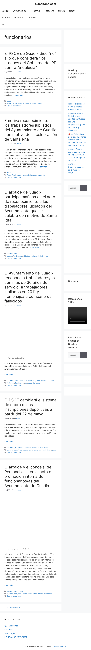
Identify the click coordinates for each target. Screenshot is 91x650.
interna (40, 594)
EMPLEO (61, 11)
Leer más (19, 95)
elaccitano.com (45, 4)
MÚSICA (17, 18)
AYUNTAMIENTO (19, 11)
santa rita (41, 175)
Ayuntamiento (12, 253)
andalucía (10, 103)
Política (43, 380)
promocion (48, 594)
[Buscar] (83, 188)
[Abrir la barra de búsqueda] (3, 24)
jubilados (33, 175)
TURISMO (32, 18)
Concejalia (30, 380)
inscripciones (46, 450)
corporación (22, 594)
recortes (33, 103)
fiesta (9, 175)
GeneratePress (60, 646)
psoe (9, 101)
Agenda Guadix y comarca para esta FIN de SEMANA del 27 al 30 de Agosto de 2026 (77, 155)
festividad (10, 383)
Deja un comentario (14, 106)
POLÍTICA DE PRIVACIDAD (16, 637)
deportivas (18, 450)
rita (34, 383)
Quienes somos (11, 626)
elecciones (27, 450)
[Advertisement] (79, 45)
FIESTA (72, 11)
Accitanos (10, 380)
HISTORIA (6, 18)
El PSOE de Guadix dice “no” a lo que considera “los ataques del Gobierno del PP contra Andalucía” (30, 60)
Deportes (27, 447)
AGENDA (5, 11)
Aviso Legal (9, 633)
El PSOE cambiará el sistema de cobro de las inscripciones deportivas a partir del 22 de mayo (30, 407)
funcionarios (19, 103)
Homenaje (26, 175)
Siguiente (15, 607)
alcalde (9, 256)
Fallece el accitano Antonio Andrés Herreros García (76, 107)
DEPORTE (50, 11)
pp (48, 380)
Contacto (8, 629)
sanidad (40, 103)
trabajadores (43, 256)
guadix (37, 380)
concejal (10, 450)
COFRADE (38, 11)
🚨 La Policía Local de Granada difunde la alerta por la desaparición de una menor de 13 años (77, 139)
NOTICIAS (11, 173)
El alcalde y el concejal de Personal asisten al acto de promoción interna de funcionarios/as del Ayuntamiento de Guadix (29, 476)
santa (38, 383)
